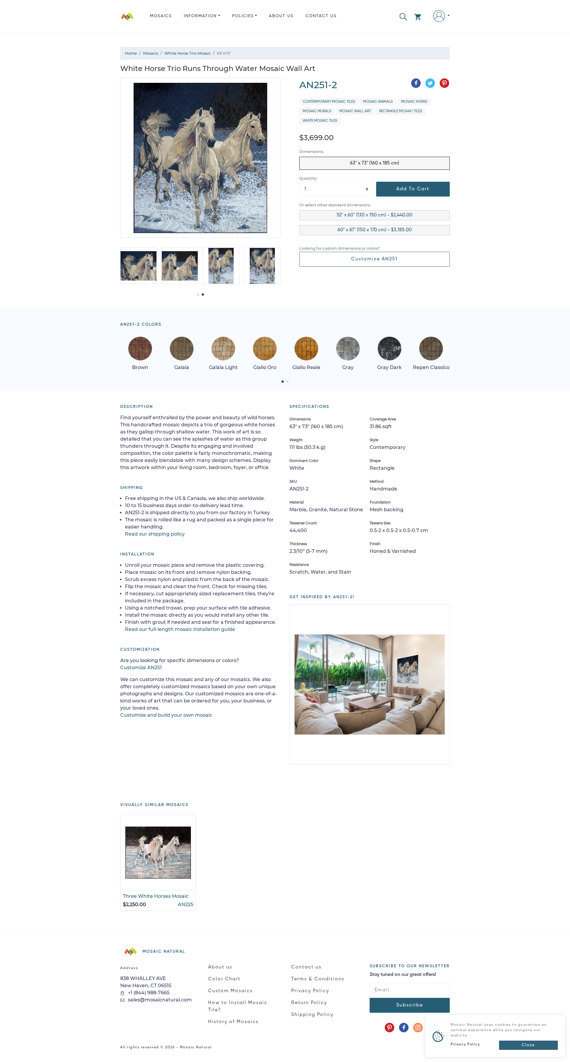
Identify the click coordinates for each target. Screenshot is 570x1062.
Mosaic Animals (378, 102)
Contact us (321, 16)
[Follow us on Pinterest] (389, 1027)
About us (281, 16)
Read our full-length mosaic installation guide (180, 629)
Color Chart (224, 979)
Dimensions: (311, 151)
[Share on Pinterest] (444, 83)
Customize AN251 (374, 259)
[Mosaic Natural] (127, 21)
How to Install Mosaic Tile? (237, 1006)
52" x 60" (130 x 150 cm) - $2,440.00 (374, 215)
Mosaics (161, 16)
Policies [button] (243, 16)
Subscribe (409, 1005)
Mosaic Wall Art (355, 111)
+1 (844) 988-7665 (148, 992)
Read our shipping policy (155, 534)
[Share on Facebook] (416, 83)
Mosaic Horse (414, 102)
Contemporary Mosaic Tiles (329, 102)
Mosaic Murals (317, 111)
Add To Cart (412, 189)
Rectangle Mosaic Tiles (400, 111)
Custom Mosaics (230, 991)
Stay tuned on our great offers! (403, 974)
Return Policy (309, 1003)
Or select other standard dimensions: (334, 205)
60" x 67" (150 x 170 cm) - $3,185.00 (375, 230)
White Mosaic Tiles (320, 121)
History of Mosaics (233, 1022)
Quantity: (308, 178)
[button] (403, 16)
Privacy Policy (310, 991)
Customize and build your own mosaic (166, 715)
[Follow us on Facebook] (403, 1027)
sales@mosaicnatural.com (159, 1000)
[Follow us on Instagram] (418, 1027)
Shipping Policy (312, 1014)
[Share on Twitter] (430, 83)
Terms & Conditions (317, 979)
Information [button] (200, 16)
